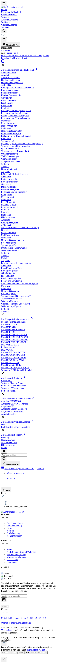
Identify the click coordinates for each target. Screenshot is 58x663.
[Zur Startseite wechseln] (12, 7)
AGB (9, 549)
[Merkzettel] (3, 36)
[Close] (4, 659)
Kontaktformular (14, 536)
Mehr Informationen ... (37, 650)
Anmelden (5, 50)
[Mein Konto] (4, 39)
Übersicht (5, 55)
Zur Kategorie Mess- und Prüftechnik (18, 70)
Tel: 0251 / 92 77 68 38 (36, 618)
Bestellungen (7, 58)
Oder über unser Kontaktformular (16, 623)
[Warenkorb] (3, 62)
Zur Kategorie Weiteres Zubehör (16, 422)
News (9, 528)
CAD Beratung (13, 533)
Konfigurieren (18, 653)
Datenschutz (12, 559)
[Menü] (4, 3)
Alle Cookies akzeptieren (36, 653)
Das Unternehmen (15, 523)
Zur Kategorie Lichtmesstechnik (15, 319)
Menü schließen (12, 45)
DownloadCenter (21, 58)
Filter (8, 490)
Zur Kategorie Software (12, 378)
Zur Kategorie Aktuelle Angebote (16, 398)
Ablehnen (6, 653)
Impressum (11, 562)
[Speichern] (4, 599)
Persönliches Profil (18, 55)
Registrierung (12, 53)
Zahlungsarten (42, 55)
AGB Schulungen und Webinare (21, 552)
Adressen (31, 55)
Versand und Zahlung (16, 554)
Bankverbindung (14, 525)
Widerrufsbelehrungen (16, 557)
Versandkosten (7, 630)
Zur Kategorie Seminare (12, 435)
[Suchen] (4, 31)
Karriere (10, 531)
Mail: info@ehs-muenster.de (13, 618)
